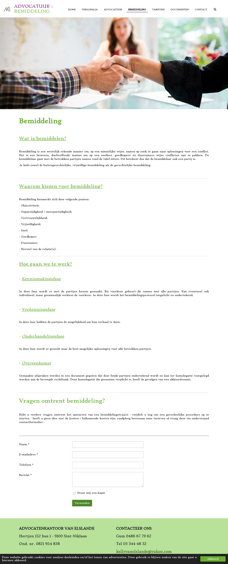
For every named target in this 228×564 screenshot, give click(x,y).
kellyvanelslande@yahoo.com (144, 551)
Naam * (24, 444)
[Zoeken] (215, 9)
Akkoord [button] (213, 559)
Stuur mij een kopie (91, 492)
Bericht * (25, 475)
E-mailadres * (28, 454)
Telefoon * (26, 464)
